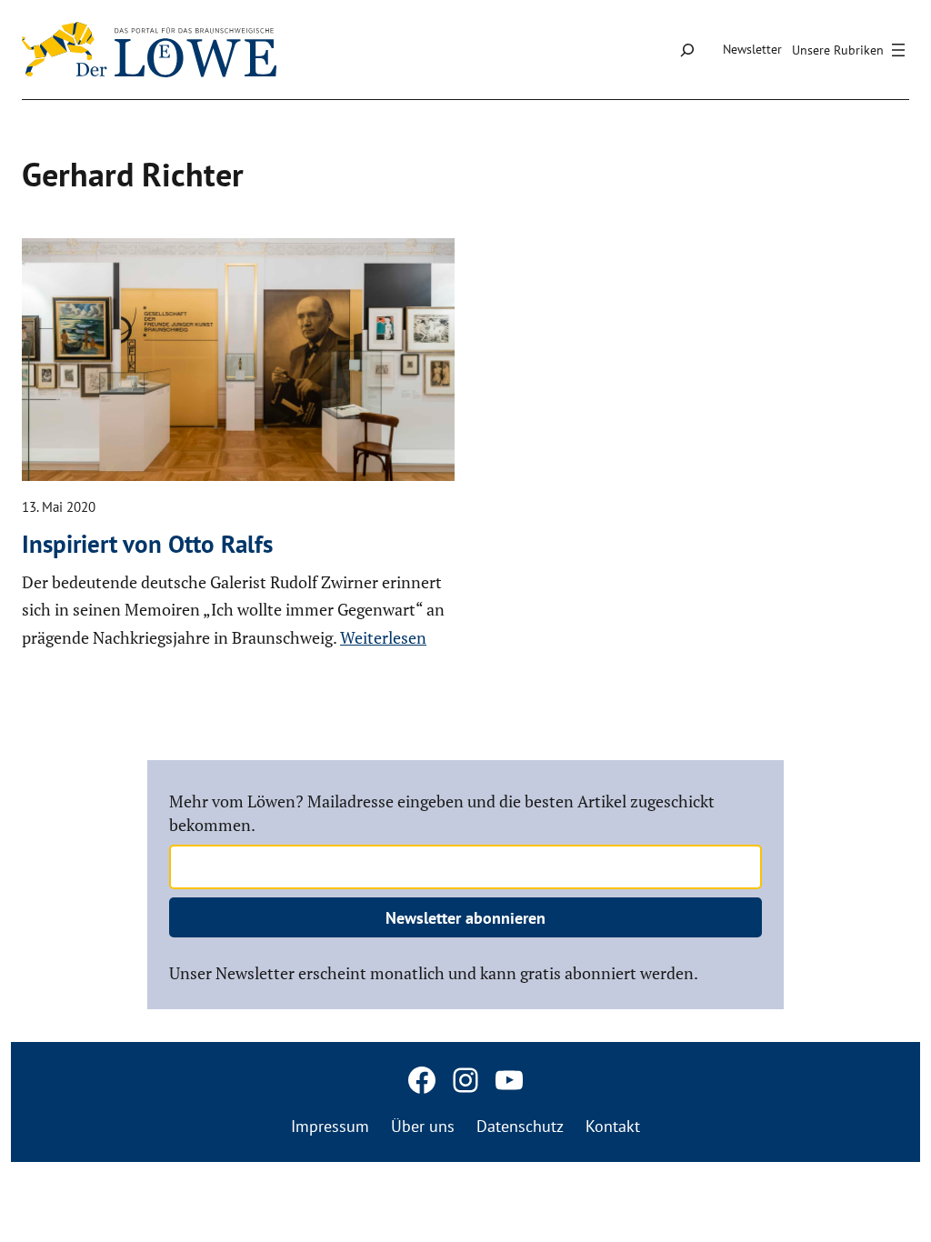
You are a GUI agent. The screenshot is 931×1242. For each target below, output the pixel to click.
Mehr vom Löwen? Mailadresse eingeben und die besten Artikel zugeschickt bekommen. (442, 812)
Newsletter (752, 49)
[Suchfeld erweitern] (686, 49)
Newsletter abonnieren (465, 917)
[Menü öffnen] (851, 50)
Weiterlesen (383, 637)
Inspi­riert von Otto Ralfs (147, 543)
